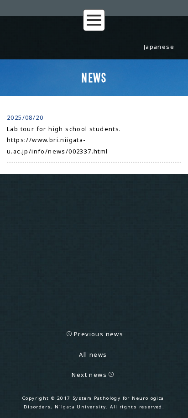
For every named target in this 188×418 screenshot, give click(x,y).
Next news (89, 374)
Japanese (159, 46)
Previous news (98, 334)
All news (93, 354)
